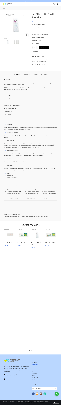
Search (55, 388)
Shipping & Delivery (41, 74)
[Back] (4, 8)
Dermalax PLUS (8, 243)
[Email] (37, 393)
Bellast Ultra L (21, 243)
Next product (57, 8)
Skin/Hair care (35, 379)
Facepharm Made (36, 369)
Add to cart (44, 47)
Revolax (37, 59)
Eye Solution (35, 366)
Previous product (53, 8)
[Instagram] (41, 393)
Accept (56, 402)
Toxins (33, 382)
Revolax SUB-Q (43, 59)
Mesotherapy (35, 373)
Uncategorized (35, 384)
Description (17, 74)
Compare (35, 51)
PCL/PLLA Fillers (35, 377)
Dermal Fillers (40, 56)
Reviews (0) (27, 74)
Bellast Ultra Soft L (50, 243)
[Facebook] (33, 393)
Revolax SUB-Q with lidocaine (39, 61)
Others (33, 375)
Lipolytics (34, 371)
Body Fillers (34, 362)
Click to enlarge (26, 35)
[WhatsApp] (44, 393)
